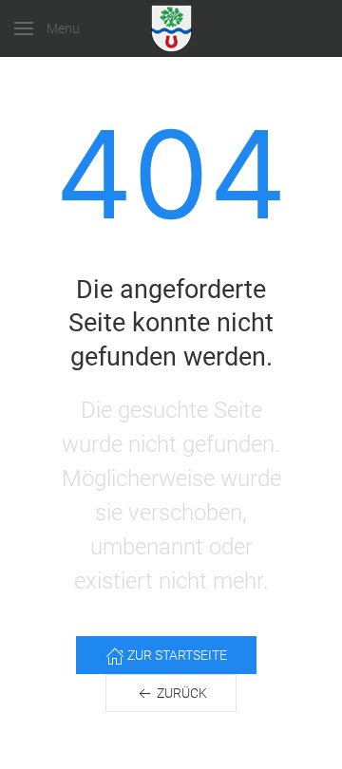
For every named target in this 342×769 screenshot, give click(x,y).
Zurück (180, 693)
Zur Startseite (175, 655)
